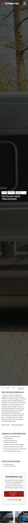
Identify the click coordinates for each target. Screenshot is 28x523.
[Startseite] (10, 3)
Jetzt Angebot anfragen (13, 494)
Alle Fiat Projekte (6, 424)
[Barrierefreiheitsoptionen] (24, 519)
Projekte (14, 387)
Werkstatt (8, 387)
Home (3, 387)
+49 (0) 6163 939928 (13, 500)
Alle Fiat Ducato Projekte (17, 424)
